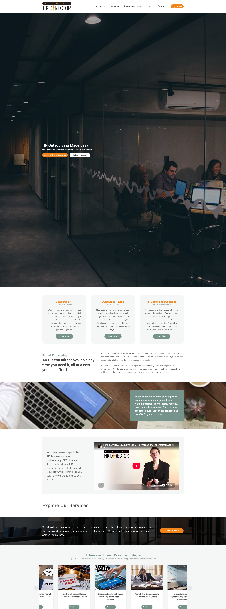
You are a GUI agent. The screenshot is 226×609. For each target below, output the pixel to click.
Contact (162, 6)
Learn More (64, 336)
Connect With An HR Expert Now (55, 155)
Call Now (179, 6)
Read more (58, 607)
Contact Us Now (173, 530)
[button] (36, 588)
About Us (100, 6)
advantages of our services (159, 411)
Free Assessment (133, 6)
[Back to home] (57, 6)
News (150, 6)
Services (115, 6)
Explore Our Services (65, 505)
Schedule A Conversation (79, 155)
